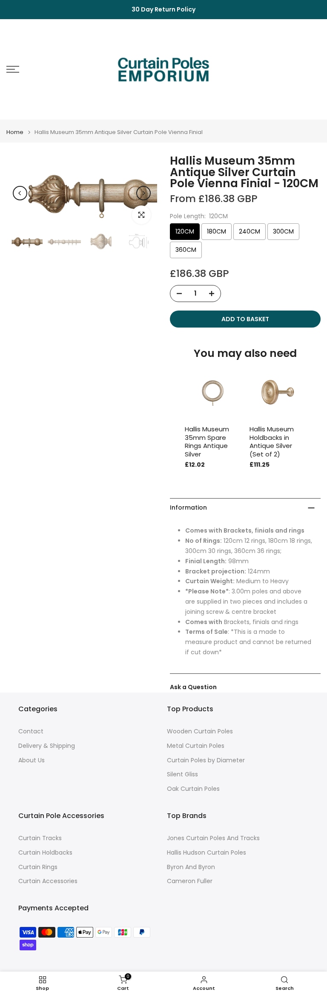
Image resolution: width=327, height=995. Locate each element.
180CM (216, 231)
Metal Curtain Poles (195, 746)
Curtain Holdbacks (45, 853)
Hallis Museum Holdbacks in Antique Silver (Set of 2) (272, 441)
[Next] (143, 193)
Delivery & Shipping (46, 746)
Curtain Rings (37, 867)
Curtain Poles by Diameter (206, 760)
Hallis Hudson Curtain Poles (206, 853)
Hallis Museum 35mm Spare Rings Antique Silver (207, 441)
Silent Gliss (182, 774)
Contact (30, 731)
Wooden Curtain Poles (200, 731)
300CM (283, 231)
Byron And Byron (191, 867)
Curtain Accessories (47, 881)
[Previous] (20, 193)
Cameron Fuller (189, 881)
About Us (31, 760)
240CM (249, 231)
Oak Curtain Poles (193, 789)
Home (14, 132)
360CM (185, 249)
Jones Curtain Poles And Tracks (213, 838)
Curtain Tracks (40, 838)
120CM (184, 231)
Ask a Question (193, 687)
